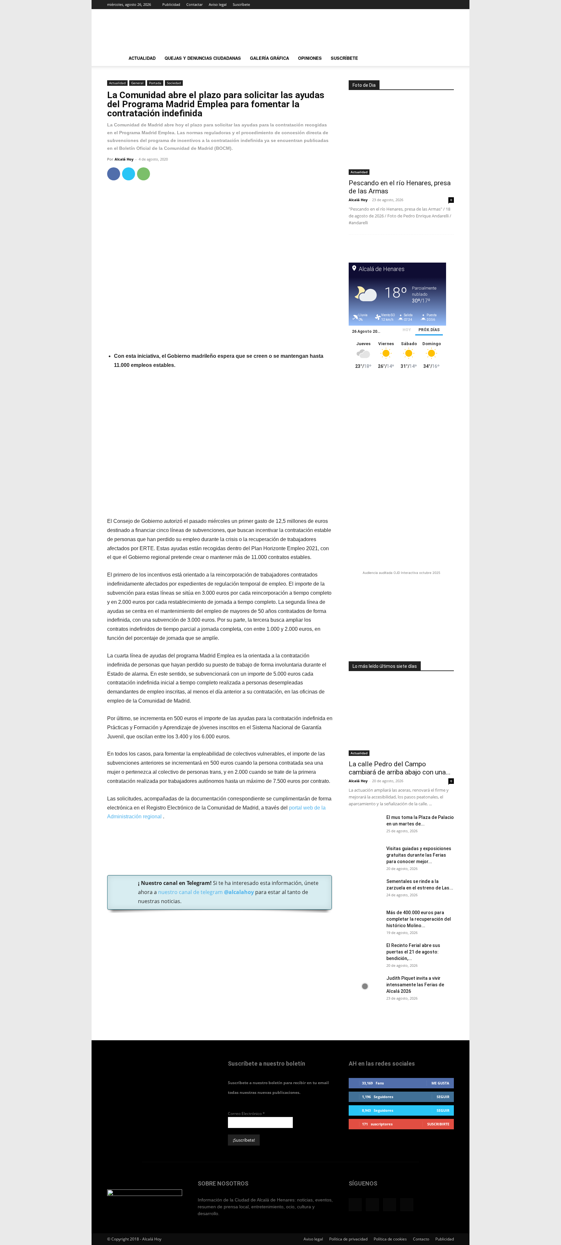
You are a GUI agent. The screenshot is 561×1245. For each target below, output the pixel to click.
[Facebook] (417, 4)
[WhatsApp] (143, 173)
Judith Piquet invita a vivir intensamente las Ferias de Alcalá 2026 (415, 985)
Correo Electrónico (246, 1113)
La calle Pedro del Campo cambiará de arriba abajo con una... (400, 768)
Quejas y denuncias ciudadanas (203, 58)
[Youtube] (449, 4)
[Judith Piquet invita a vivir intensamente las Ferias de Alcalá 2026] (365, 986)
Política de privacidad (348, 1239)
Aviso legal (218, 4)
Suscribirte (438, 1124)
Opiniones (310, 58)
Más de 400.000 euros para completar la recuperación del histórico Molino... (418, 919)
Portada (155, 83)
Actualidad (142, 58)
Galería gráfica (269, 58)
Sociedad (174, 83)
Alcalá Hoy (124, 159)
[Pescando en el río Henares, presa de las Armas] (401, 136)
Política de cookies (390, 1239)
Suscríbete (241, 4)
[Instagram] (427, 4)
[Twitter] (438, 4)
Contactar (194, 4)
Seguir (443, 1096)
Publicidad (171, 4)
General (137, 83)
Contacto (421, 1239)
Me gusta (440, 1083)
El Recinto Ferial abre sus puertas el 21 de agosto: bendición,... (413, 952)
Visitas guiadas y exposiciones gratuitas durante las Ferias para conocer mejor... (418, 855)
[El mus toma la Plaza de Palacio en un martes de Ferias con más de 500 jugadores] (365, 825)
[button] (446, 59)
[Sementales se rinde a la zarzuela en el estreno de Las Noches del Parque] (365, 889)
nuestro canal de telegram (205, 892)
